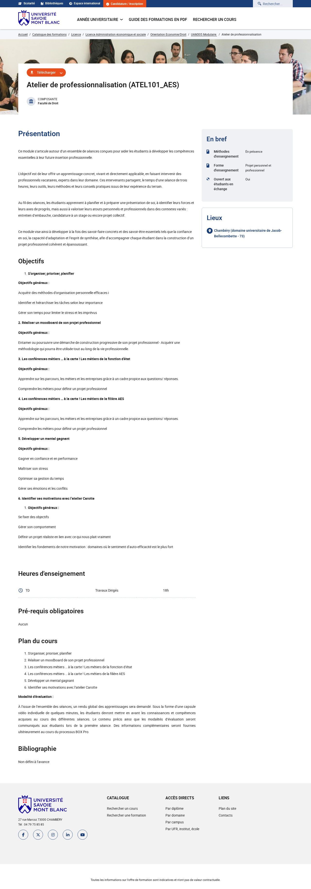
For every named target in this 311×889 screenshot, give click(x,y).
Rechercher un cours (214, 19)
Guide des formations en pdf (158, 19)
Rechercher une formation (126, 815)
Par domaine (175, 815)
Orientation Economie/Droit (168, 34)
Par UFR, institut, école (182, 829)
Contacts (226, 815)
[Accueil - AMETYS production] (39, 18)
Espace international (87, 3)
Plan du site (227, 808)
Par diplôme (174, 808)
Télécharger (46, 72)
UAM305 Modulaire (204, 34)
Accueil (23, 34)
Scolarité (29, 3)
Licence (76, 34)
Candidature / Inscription (127, 4)
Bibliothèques (54, 3)
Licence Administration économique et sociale (116, 34)
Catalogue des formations (49, 34)
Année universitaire (97, 19)
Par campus (174, 822)
